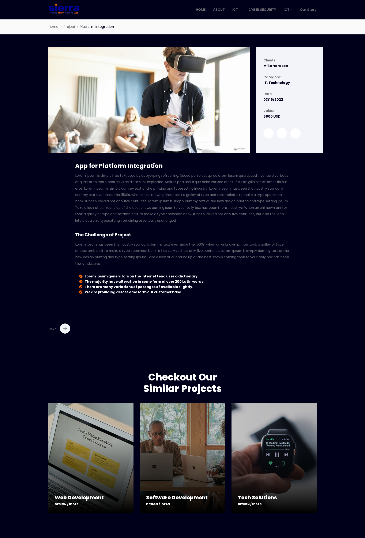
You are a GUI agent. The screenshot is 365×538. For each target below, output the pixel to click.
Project (69, 26)
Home (53, 26)
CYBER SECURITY (262, 9)
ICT (235, 9)
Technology (279, 82)
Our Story (308, 9)
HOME (201, 9)
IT (265, 82)
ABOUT (219, 9)
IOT (286, 9)
